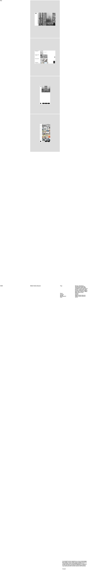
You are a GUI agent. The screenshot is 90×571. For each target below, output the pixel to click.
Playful (85, 290)
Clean (84, 287)
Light (85, 289)
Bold (82, 287)
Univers (76, 293)
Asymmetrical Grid (79, 286)
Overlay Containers (79, 290)
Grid (84, 288)
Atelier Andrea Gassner (80, 295)
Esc (1, 0)
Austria (76, 294)
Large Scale (81, 289)
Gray (82, 292)
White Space (78, 292)
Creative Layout (78, 288)
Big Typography (80, 287)
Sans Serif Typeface (79, 291)
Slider (86, 291)
